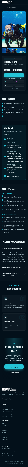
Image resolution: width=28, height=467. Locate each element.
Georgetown (5, 430)
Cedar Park (4, 425)
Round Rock (4, 437)
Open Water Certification (8, 407)
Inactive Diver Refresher (7, 416)
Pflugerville (4, 435)
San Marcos (4, 442)
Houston (4, 432)
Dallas (3, 428)
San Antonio (5, 439)
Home (3, 7)
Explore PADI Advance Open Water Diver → (14, 366)
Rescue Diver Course (7, 411)
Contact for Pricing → (14, 75)
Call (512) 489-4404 (14, 372)
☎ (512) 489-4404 (6, 448)
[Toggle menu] (25, 2)
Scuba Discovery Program (8, 414)
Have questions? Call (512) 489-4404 (14, 78)
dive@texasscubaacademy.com (9, 451)
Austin (3, 423)
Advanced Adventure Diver (8, 409)
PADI (7, 7)
